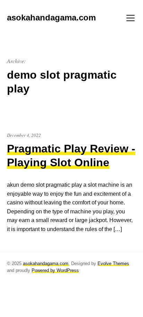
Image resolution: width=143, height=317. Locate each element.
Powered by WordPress (55, 270)
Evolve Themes (113, 263)
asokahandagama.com (45, 263)
